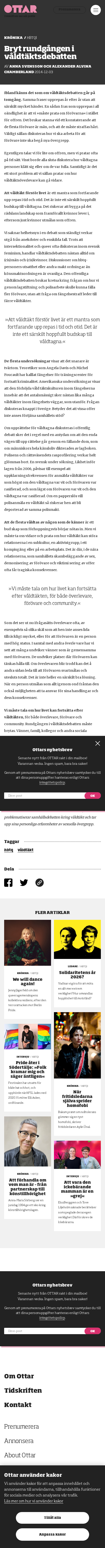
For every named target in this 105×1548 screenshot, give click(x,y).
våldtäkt (25, 850)
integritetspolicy (52, 1318)
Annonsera (18, 1441)
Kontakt (18, 1405)
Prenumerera (69, 9)
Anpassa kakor (52, 1534)
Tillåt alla (52, 1518)
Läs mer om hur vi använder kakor (33, 1501)
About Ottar (20, 1456)
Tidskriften (23, 1391)
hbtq (8, 850)
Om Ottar (19, 1377)
